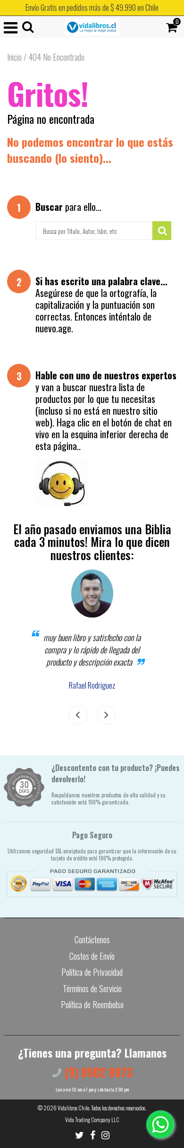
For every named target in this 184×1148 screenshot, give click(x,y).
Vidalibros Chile (73, 1108)
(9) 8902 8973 (97, 1072)
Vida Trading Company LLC (92, 1120)
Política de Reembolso (92, 1004)
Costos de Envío (92, 956)
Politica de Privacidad (92, 972)
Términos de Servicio (92, 988)
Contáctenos (92, 939)
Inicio (14, 57)
